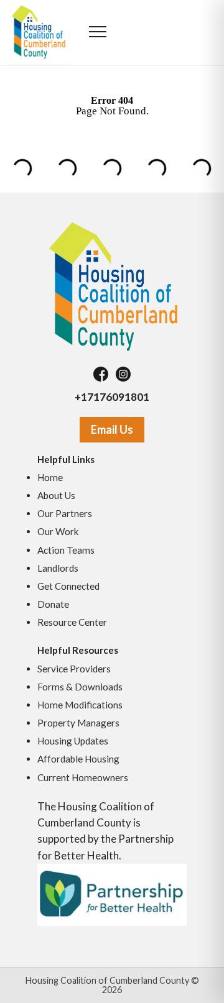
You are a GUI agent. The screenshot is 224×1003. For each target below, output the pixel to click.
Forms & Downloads (80, 686)
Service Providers (74, 668)
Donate (53, 604)
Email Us (112, 429)
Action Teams (66, 550)
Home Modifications (80, 704)
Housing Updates (72, 740)
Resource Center (72, 622)
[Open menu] (98, 33)
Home (50, 477)
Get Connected (68, 586)
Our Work (58, 531)
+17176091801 (112, 396)
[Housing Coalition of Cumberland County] (112, 286)
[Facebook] (100, 374)
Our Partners (64, 513)
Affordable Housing (78, 758)
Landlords (57, 568)
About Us (56, 495)
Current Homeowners (82, 777)
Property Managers (78, 722)
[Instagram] (123, 374)
